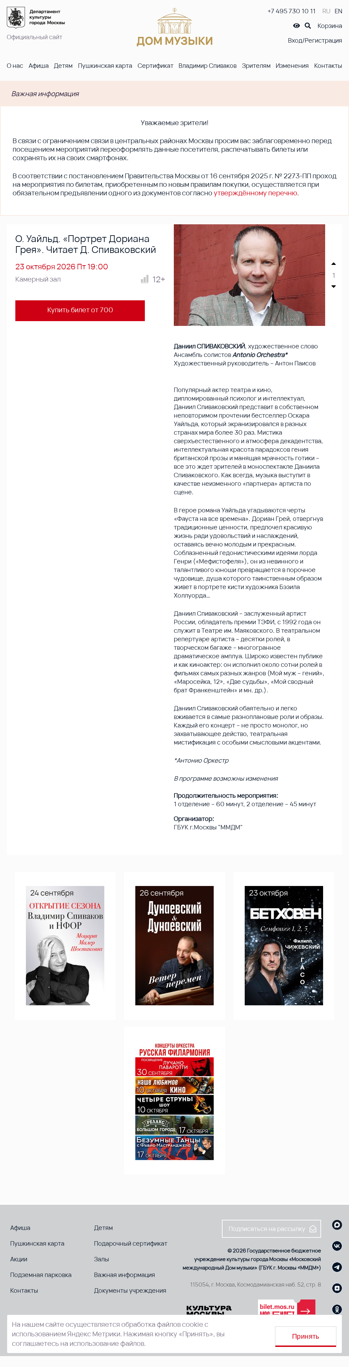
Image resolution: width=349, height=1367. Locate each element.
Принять (305, 1336)
